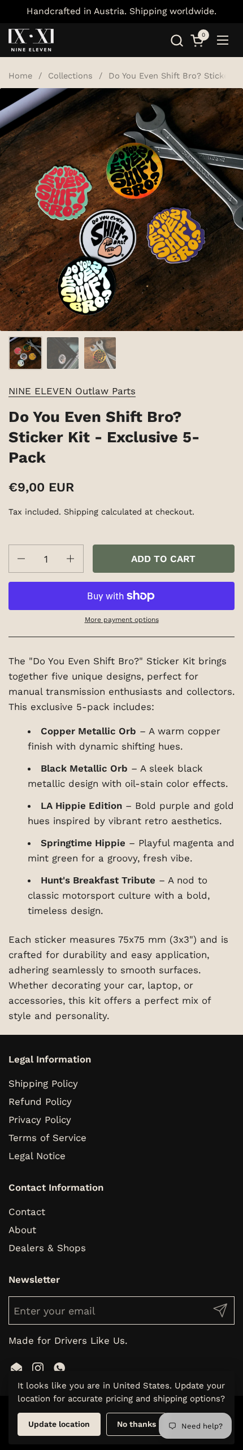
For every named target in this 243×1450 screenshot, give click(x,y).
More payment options (122, 620)
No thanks (136, 1424)
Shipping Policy (43, 1083)
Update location (59, 1424)
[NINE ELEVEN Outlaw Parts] (31, 40)
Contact (26, 1211)
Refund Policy (40, 1101)
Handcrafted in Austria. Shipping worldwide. (121, 11)
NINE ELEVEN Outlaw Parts (72, 391)
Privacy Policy (39, 1119)
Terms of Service (47, 1137)
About (22, 1229)
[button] (177, 40)
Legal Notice (37, 1155)
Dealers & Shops (47, 1247)
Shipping (81, 512)
